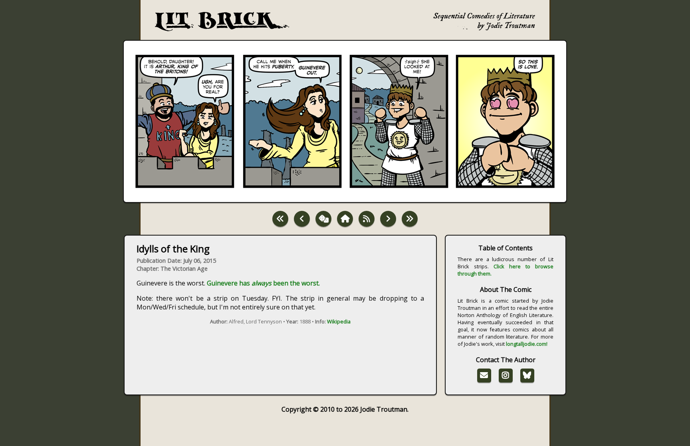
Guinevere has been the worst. (263, 283)
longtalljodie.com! (526, 343)
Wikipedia (339, 321)
